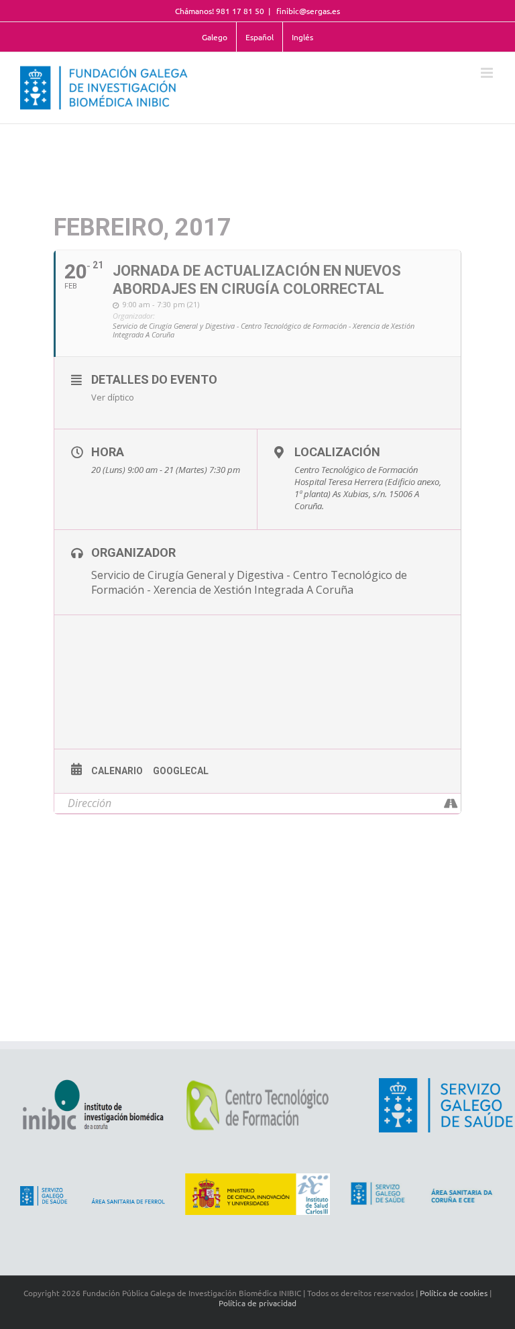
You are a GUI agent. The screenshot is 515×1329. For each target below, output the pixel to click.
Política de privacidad (257, 1302)
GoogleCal (181, 770)
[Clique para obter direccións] (450, 803)
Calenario (117, 770)
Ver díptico (112, 397)
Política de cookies (454, 1292)
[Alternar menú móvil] (488, 73)
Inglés (302, 37)
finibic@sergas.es (307, 10)
